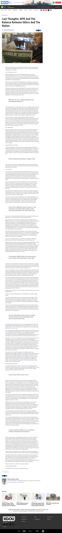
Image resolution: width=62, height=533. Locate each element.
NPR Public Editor (5, 15)
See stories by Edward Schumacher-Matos (15, 482)
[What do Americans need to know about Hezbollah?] (24, 497)
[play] (2, 7)
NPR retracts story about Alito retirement (52, 504)
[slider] (6, 7)
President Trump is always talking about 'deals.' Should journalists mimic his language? (9, 504)
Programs (15, 10)
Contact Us (36, 10)
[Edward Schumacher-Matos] (4, 481)
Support (20, 10)
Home (2, 10)
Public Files (23, 521)
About (26, 10)
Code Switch (19, 227)
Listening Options (37, 519)
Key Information (24, 519)
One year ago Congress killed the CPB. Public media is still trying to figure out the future (37, 504)
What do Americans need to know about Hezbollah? (22, 504)
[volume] (5, 7)
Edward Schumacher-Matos (9, 29)
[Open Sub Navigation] (7, 10)
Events (30, 10)
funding (27, 365)
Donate (58, 2)
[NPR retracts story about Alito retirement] (53, 497)
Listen (5, 10)
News (10, 10)
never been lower (14, 328)
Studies (23, 232)
